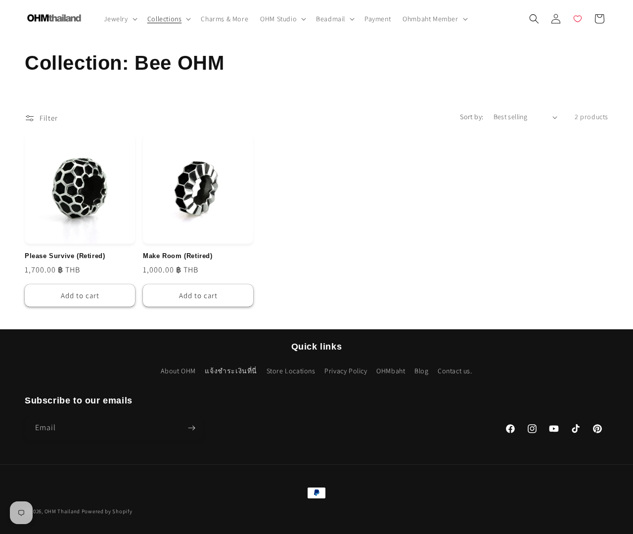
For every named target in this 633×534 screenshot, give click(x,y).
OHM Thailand (62, 511)
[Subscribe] (191, 428)
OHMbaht (390, 370)
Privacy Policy (345, 370)
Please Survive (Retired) (65, 256)
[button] (119, 18)
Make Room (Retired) (177, 256)
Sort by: (471, 116)
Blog (421, 370)
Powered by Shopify (107, 511)
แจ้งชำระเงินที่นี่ (231, 370)
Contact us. (455, 370)
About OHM (178, 370)
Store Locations (291, 370)
